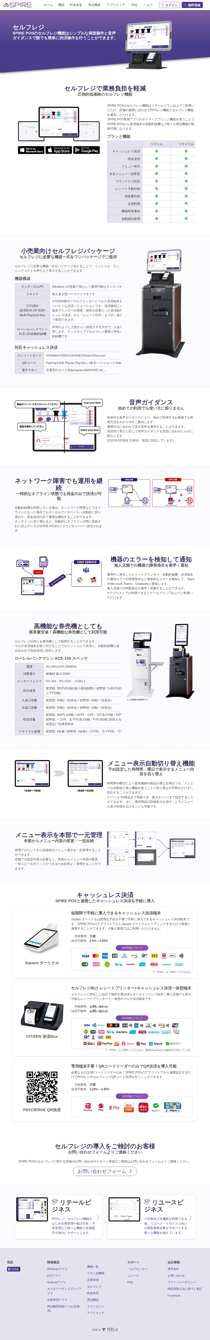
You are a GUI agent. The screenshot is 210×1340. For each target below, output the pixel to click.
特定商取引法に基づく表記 (185, 1288)
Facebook (174, 1295)
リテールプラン (157, 593)
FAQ (130, 1282)
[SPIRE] (17, 5)
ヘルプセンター (137, 1268)
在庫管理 (93, 1280)
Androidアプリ (56, 1282)
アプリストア (95, 1313)
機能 (61, 5)
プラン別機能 (95, 1273)
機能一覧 (93, 1266)
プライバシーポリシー (182, 1282)
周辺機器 (93, 1299)
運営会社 (173, 1268)
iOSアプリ (53, 1275)
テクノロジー (95, 1306)
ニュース (133, 1275)
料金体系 (93, 1293)
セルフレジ (94, 1286)
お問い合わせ (176, 1275)
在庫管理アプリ (57, 1299)
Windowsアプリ (57, 1268)
